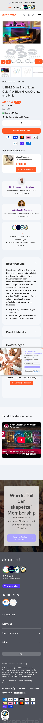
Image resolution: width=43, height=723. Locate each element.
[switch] (5, 718)
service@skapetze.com (37, 371)
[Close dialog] (42, 348)
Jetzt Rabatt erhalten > (32, 367)
